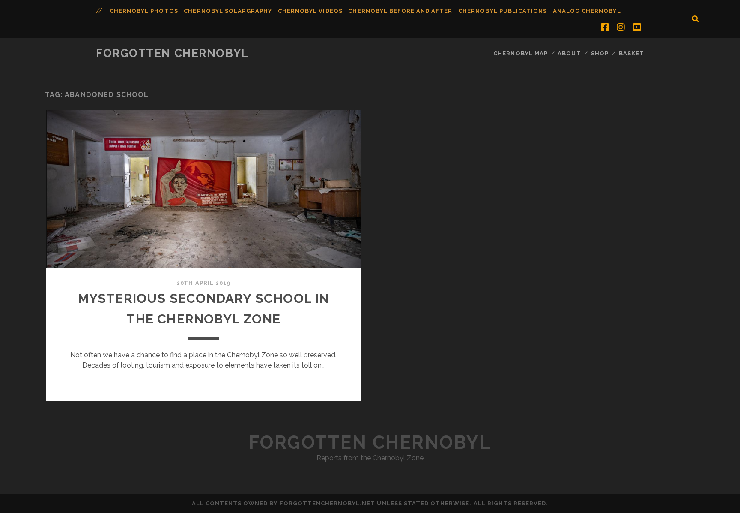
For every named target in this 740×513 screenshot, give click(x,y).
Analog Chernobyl (587, 11)
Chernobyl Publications (502, 11)
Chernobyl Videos (310, 11)
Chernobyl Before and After (400, 11)
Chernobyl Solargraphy (228, 11)
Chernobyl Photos (144, 11)
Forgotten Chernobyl (172, 53)
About (569, 53)
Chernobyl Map (520, 53)
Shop (600, 53)
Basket (631, 53)
